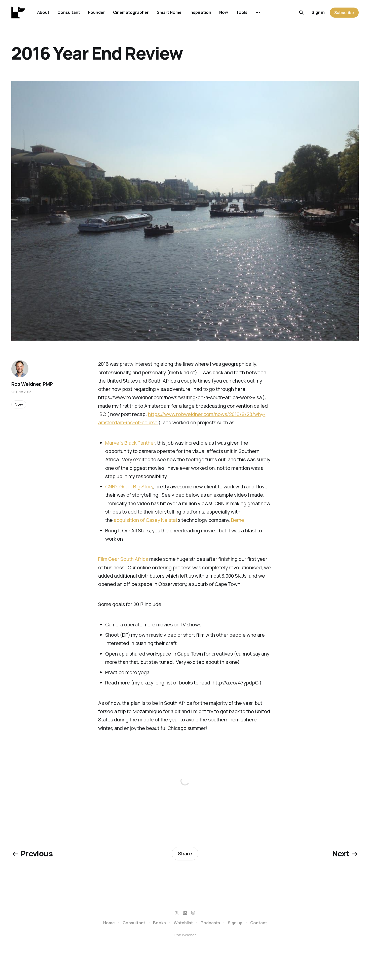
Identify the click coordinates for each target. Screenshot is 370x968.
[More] (258, 12)
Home (109, 923)
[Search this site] (301, 12)
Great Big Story (136, 486)
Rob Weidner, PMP (32, 384)
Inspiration (200, 12)
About (43, 12)
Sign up (235, 923)
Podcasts (210, 923)
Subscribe (344, 12)
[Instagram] (193, 913)
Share (185, 853)
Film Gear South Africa (123, 559)
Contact (258, 923)
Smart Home (169, 12)
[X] (177, 913)
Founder (96, 12)
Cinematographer (131, 12)
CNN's (111, 486)
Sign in (318, 12)
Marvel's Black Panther (130, 442)
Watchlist (183, 923)
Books (159, 923)
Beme (237, 520)
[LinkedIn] (185, 913)
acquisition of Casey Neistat (145, 520)
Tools (241, 12)
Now (223, 12)
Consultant (68, 12)
